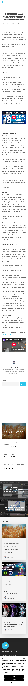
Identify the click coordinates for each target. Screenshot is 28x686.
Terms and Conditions (9, 655)
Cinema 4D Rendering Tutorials (11, 543)
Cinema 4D (14, 10)
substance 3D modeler (9, 581)
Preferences (14, 682)
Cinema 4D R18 (6, 334)
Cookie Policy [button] (17, 669)
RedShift (16, 546)
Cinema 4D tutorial (8, 546)
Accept (14, 676)
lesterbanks (7, 23)
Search (4, 380)
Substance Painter (8, 587)
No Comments (21, 23)
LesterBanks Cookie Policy (10, 651)
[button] (25, 1)
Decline (14, 679)
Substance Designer (9, 584)
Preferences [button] (5, 672)
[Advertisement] (14, 405)
